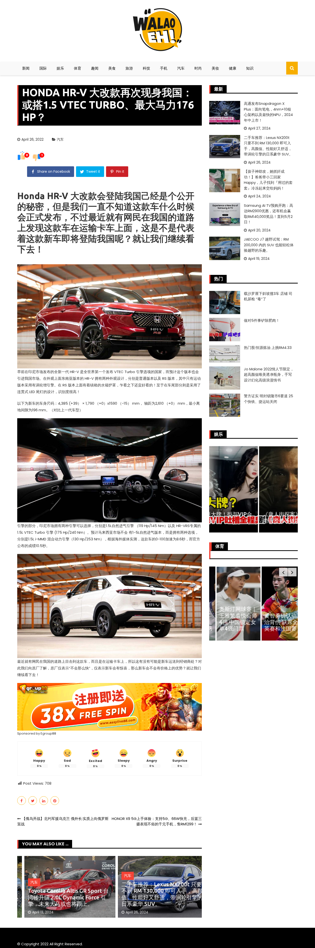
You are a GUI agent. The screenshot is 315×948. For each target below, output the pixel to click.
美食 (112, 68)
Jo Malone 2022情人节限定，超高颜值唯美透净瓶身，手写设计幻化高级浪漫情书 (269, 374)
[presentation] (283, 572)
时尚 (198, 68)
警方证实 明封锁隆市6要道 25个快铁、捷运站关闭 (268, 398)
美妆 (215, 68)
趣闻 (94, 68)
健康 (232, 68)
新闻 (26, 68)
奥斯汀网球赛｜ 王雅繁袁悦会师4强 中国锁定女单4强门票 (231, 618)
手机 (163, 68)
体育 (77, 68)
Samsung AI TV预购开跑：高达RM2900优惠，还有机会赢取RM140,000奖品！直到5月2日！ (268, 214)
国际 (43, 68)
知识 (249, 68)
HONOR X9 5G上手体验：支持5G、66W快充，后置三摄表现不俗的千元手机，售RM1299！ (157, 821)
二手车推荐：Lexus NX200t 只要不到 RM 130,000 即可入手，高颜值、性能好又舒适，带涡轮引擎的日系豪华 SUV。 (155, 894)
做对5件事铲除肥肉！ (262, 320)
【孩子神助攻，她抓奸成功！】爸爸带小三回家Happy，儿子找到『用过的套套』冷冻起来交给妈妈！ (268, 180)
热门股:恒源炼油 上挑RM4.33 (268, 347)
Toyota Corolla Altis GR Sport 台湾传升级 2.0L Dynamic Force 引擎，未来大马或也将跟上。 (61, 897)
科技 (146, 68)
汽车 (181, 68)
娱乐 (60, 68)
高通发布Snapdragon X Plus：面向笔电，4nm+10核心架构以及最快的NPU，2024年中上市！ (268, 112)
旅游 (129, 68)
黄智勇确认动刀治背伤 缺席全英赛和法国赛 (276, 622)
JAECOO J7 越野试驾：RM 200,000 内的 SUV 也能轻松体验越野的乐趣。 (269, 245)
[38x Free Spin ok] (109, 706)
